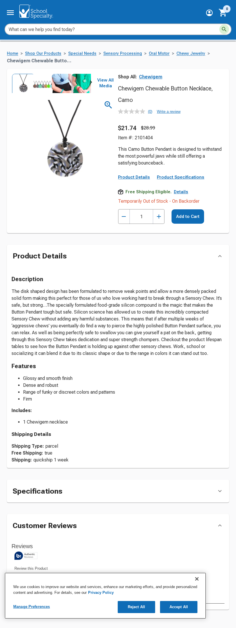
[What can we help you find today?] (224, 29)
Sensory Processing (122, 53)
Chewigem (150, 77)
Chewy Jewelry (190, 53)
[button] (209, 13)
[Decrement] (124, 216)
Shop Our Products (43, 53)
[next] (91, 83)
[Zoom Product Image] (108, 104)
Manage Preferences (31, 606)
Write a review (168, 111)
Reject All (136, 607)
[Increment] (159, 216)
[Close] (197, 579)
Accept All (179, 607)
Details (181, 191)
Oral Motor (159, 53)
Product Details (134, 177)
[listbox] (51, 83)
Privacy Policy (101, 592)
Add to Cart (187, 216)
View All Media (105, 83)
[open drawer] (10, 13)
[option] (21, 83)
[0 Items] (223, 12)
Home (12, 53)
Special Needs (82, 53)
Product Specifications (180, 177)
